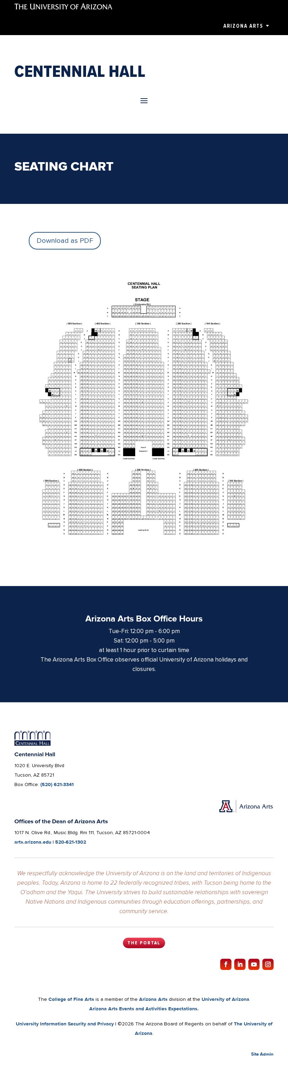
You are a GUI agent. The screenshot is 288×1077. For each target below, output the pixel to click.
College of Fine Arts (71, 999)
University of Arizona (225, 999)
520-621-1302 (70, 842)
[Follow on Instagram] (268, 964)
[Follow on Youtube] (254, 964)
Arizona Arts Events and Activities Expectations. (144, 1008)
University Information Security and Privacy (65, 1023)
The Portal (144, 943)
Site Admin (262, 1054)
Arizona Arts (243, 26)
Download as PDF (65, 241)
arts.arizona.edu (32, 842)
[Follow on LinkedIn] (240, 964)
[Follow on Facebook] (225, 964)
